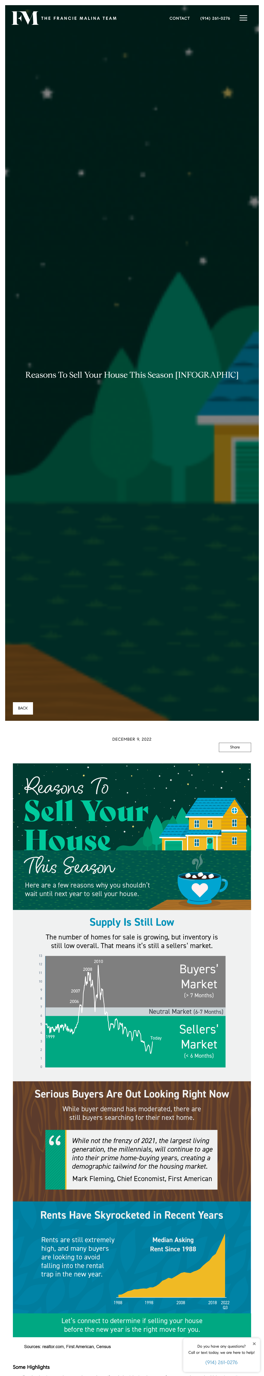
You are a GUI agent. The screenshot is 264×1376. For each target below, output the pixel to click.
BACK (23, 708)
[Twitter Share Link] (235, 761)
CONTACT (180, 18)
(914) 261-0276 (221, 1362)
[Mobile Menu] (243, 18)
